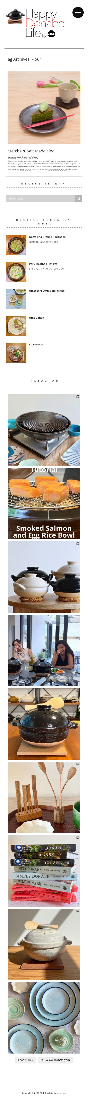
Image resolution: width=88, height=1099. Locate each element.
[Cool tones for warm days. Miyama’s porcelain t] (44, 1018)
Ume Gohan (36, 317)
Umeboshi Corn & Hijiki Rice (46, 290)
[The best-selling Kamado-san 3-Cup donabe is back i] (44, 724)
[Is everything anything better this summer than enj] (44, 650)
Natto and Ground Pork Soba (47, 237)
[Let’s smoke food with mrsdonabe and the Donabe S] (44, 503)
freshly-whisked (58, 169)
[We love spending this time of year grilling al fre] (44, 430)
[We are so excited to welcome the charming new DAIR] (44, 797)
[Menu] (78, 8)
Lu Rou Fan (36, 344)
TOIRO (43, 1092)
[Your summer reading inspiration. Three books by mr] (44, 871)
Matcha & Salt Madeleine (31, 151)
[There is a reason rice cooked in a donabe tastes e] (44, 944)
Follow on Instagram (57, 1060)
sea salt (25, 169)
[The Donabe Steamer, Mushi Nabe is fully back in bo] (44, 577)
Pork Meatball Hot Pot (43, 264)
